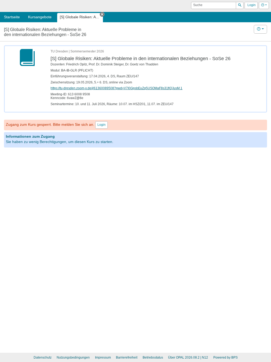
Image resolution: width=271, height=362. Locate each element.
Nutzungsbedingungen (73, 357)
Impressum (103, 357)
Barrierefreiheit (126, 357)
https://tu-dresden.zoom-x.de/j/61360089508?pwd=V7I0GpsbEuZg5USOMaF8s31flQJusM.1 (116, 88)
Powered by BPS (225, 357)
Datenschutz (43, 357)
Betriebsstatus (153, 357)
